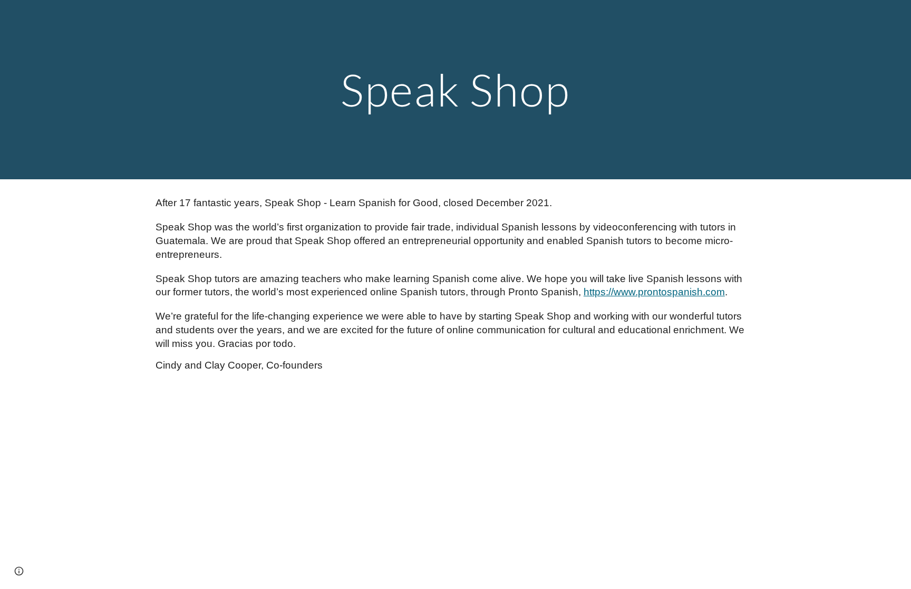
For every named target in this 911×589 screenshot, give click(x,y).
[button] (19, 571)
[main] (455, 89)
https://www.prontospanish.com (654, 291)
